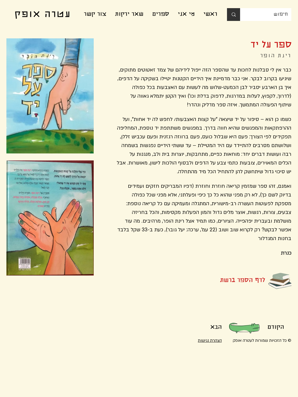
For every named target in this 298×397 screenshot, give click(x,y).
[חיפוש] (233, 14)
